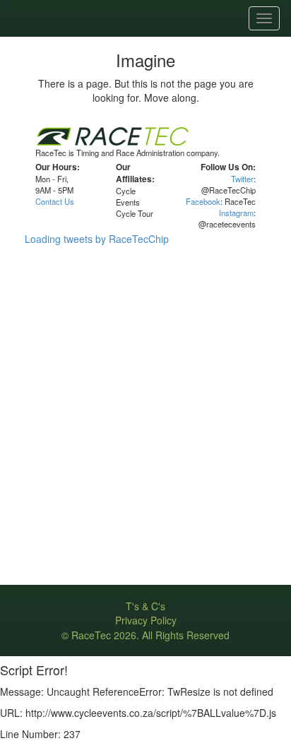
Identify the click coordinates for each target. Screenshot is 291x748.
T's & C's (145, 606)
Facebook (203, 201)
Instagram (236, 212)
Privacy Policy (146, 620)
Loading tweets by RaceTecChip (97, 239)
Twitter (242, 178)
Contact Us (54, 201)
